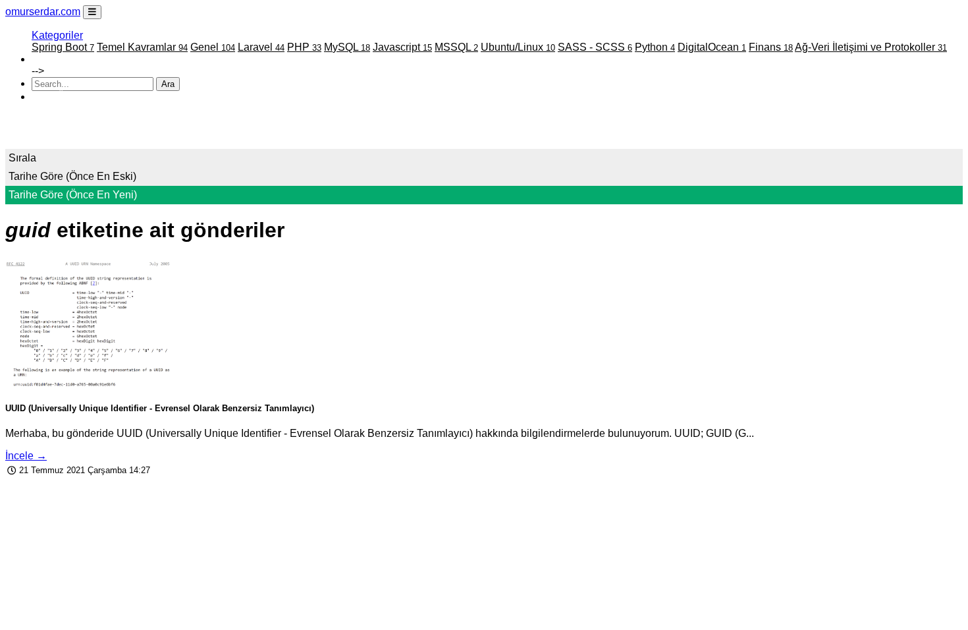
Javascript (402, 47)
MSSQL (456, 47)
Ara (168, 84)
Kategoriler (57, 35)
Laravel (261, 47)
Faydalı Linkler (66, 59)
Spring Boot (63, 47)
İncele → (26, 455)
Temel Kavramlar (142, 47)
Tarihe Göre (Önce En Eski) (72, 176)
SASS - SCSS (595, 47)
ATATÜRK (56, 96)
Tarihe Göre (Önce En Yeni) (73, 194)
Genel (212, 47)
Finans (771, 47)
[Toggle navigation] (92, 12)
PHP (304, 47)
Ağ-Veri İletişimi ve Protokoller (871, 47)
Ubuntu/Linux (518, 47)
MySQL (347, 47)
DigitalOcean (712, 47)
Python (655, 47)
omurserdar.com (42, 11)
